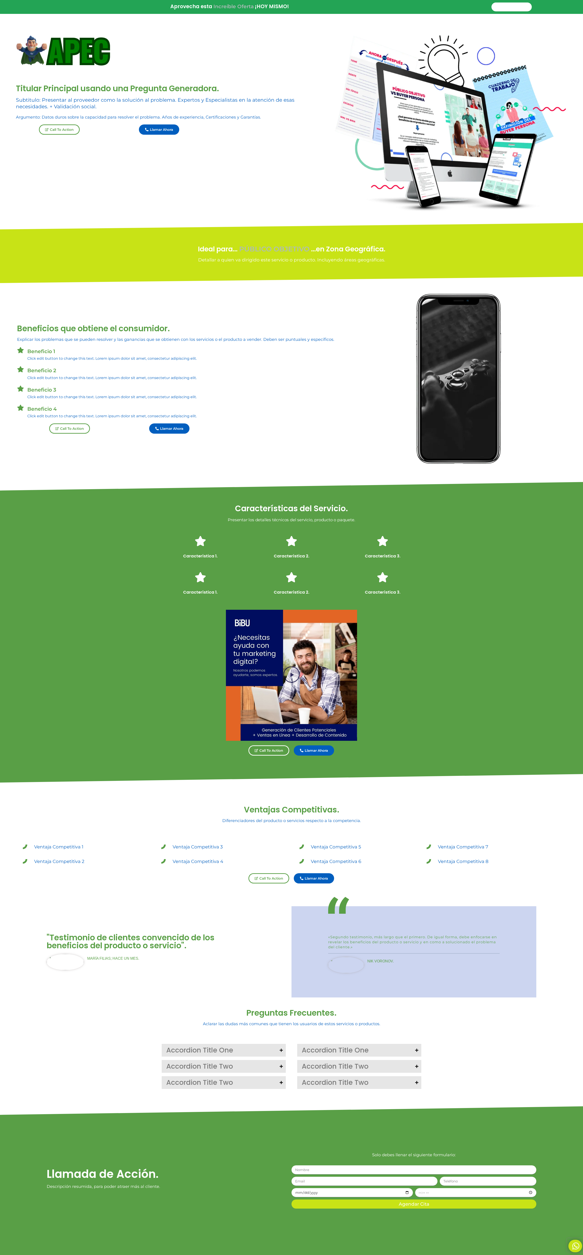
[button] (291, 675)
